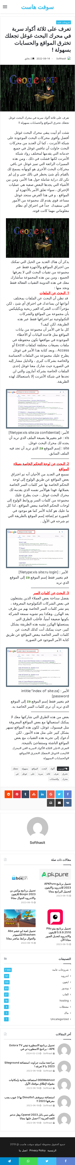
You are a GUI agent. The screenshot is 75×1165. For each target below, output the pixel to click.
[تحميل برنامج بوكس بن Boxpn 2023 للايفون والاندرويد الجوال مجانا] (20, 878)
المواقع (35, 768)
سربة (40, 773)
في (17, 773)
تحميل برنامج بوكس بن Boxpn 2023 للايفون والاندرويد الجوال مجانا (23, 894)
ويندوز (65, 988)
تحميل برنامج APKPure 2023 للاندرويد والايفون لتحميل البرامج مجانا (57, 887)
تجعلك (15, 768)
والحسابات (54, 779)
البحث (44, 768)
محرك (65, 779)
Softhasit (61, 58)
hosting (64, 1000)
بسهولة (25, 768)
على (33, 773)
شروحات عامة (63, 22)
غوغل (24, 773)
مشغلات (64, 1006)
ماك (66, 1012)
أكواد (52, 768)
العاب (65, 994)
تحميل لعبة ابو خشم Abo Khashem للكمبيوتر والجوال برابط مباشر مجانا (21, 934)
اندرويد (65, 975)
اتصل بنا (23, 1150)
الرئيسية (52, 1150)
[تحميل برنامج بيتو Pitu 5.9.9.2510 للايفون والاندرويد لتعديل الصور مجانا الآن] (55, 917)
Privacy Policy (37, 1150)
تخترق (65, 773)
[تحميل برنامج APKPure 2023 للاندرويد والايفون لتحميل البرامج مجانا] (55, 874)
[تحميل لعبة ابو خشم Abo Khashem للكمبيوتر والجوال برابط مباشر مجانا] (20, 918)
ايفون (65, 982)
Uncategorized (60, 1019)
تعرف (56, 773)
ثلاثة (48, 773)
